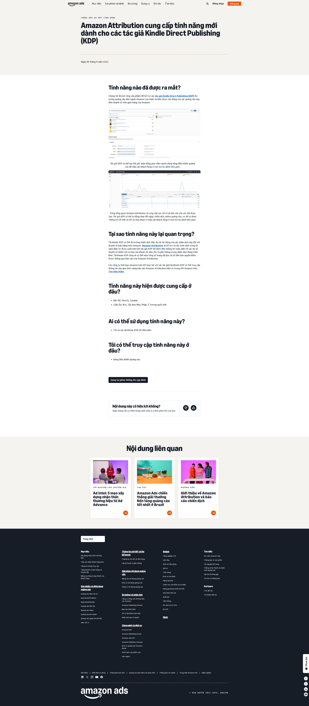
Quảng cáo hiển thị (88, 606)
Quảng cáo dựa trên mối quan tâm (142, 673)
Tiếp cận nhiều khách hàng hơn (92, 562)
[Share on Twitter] (306, 684)
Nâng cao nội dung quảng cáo (133, 579)
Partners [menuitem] (208, 586)
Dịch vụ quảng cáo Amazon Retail (132, 647)
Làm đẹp (166, 560)
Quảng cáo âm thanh (89, 614)
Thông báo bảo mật (117, 673)
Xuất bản (166, 597)
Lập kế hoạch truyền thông (132, 563)
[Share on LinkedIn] (306, 689)
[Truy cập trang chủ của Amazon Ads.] (104, 693)
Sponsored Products (88, 598)
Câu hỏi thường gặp (211, 574)
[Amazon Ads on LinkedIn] (82, 677)
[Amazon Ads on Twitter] (87, 677)
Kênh (165, 617)
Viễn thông (167, 601)
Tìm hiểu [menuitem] (208, 551)
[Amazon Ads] (74, 3)
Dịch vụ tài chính (169, 576)
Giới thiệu (84, 673)
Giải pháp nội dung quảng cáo (134, 573)
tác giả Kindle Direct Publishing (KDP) (174, 96)
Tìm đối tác (208, 591)
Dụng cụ (145, 3)
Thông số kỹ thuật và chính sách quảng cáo (214, 569)
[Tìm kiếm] (207, 4)
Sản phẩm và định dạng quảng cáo (92, 588)
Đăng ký (234, 3)
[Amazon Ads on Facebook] (101, 677)
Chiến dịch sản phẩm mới (131, 652)
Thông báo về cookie (167, 673)
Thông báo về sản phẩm (213, 560)
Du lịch (165, 609)
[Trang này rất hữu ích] (194, 408)
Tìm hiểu (169, 3)
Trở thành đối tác (210, 595)
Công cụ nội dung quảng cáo (132, 587)
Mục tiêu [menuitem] (85, 551)
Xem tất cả (85, 622)
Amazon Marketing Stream (132, 605)
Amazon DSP (127, 630)
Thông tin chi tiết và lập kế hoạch (133, 553)
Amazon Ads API (128, 638)
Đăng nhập (218, 3)
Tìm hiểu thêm (116, 271)
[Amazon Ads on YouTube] (96, 677)
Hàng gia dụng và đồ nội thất (173, 589)
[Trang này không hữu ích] (186, 408)
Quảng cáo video (87, 610)
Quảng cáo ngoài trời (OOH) (91, 618)
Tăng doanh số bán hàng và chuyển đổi (91, 571)
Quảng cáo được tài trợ (89, 594)
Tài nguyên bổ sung (211, 564)
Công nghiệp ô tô (169, 556)
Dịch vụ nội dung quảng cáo (132, 583)
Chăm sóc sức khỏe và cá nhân (174, 585)
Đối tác (157, 3)
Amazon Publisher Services (132, 642)
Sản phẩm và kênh (114, 3)
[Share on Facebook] (306, 678)
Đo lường (132, 3)
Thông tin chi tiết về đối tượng (133, 559)
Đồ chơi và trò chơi (170, 605)
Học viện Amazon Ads (212, 556)
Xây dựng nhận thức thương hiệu (91, 556)
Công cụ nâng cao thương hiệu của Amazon (133, 600)
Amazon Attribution (152, 245)
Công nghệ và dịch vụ (132, 625)
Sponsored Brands (88, 602)
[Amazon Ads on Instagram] (92, 677)
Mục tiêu (96, 3)
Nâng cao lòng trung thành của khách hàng (92, 577)
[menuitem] (93, 604)
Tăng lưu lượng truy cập (90, 566)
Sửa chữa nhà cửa (169, 593)
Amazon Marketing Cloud (131, 634)
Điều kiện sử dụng (98, 673)
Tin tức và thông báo (212, 578)
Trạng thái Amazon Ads (188, 673)
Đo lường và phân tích (132, 594)
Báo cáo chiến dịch (129, 609)
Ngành (166, 551)
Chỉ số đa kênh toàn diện (131, 613)
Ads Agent (126, 656)
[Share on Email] (306, 694)
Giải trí (165, 568)
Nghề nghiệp (206, 673)
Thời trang (167, 572)
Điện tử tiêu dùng (169, 564)
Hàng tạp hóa (168, 580)
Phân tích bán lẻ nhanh (130, 617)
